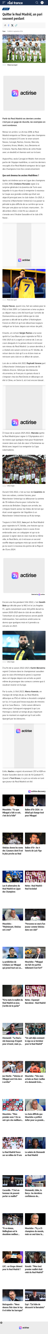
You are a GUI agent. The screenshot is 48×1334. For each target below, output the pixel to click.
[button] (4, 2)
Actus (6, 9)
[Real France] (16, 2)
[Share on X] (12, 25)
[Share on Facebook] (8, 25)
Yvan (3, 31)
